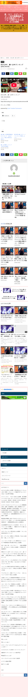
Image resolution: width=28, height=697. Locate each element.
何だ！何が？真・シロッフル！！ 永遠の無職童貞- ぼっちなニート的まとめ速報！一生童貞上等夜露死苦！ (13, 547)
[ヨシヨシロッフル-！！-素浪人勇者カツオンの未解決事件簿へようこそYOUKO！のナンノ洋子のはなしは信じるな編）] (13, 613)
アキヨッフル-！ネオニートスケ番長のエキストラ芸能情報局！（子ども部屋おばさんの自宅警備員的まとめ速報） (13, 607)
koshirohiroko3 (14, 176)
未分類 (2, 61)
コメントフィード (6, 475)
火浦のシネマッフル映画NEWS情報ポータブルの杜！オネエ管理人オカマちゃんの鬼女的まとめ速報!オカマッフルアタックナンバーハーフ (13, 579)
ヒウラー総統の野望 (6, 661)
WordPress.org (5, 479)
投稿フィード (5, 471)
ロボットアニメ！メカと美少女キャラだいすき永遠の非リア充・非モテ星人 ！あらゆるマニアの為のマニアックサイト (13, 562)
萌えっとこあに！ (5, 642)
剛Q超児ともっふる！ (6, 655)
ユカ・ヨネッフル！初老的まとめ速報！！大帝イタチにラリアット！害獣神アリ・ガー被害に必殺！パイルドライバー (13, 586)
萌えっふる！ (4, 639)
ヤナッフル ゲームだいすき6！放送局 (10, 658)
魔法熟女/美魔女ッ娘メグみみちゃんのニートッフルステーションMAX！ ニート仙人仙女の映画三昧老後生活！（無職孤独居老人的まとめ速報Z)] (13, 520)
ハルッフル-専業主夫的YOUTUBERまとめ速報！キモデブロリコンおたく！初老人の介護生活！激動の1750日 (13, 568)
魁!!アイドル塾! (5, 664)
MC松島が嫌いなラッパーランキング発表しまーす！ (20, 136)
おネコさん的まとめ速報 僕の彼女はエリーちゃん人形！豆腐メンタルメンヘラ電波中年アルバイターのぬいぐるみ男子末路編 (13, 492)
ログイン (4, 468)
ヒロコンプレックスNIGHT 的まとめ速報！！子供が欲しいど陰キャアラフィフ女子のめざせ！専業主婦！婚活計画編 (13, 634)
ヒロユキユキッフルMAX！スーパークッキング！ (13, 649)
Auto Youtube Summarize (15, 108)
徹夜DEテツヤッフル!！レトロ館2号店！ (11, 652)
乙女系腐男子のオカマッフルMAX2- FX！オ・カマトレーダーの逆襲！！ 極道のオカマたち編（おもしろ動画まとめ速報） (13, 526)
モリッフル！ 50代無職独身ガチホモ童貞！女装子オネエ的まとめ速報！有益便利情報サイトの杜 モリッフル (14, 620)
